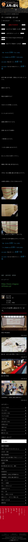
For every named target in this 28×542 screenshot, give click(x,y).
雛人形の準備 (4, 460)
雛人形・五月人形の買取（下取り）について (11, 457)
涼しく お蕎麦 (5, 483)
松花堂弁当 (4, 471)
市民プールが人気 (5, 500)
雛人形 (17, 510)
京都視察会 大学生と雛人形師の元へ (10, 477)
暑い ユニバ (4, 480)
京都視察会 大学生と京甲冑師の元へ (10, 474)
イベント (3, 407)
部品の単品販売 (5, 454)
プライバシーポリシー (22, 533)
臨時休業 (3, 503)
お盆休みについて (5, 488)
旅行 (2, 430)
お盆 (2, 468)
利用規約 (12, 540)
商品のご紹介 (19, 512)
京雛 (2, 427)
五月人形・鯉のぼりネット (13, 66)
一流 (2, 418)
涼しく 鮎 (4, 491)
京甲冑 (3, 424)
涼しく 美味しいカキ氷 (7, 494)
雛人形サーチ (10, 62)
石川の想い (22, 511)
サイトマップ (14, 533)
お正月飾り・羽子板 (3, 513)
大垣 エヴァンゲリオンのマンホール (10, 449)
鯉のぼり (3, 433)
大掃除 (3, 463)
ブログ (3, 416)
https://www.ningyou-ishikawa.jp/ (14, 37)
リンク (5, 533)
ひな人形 (3, 413)
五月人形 (3, 421)
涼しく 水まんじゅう (6, 485)
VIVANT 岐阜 (4, 451)
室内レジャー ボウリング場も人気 (9, 497)
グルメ (2, 410)
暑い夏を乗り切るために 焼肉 (8, 466)
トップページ (24, 512)
